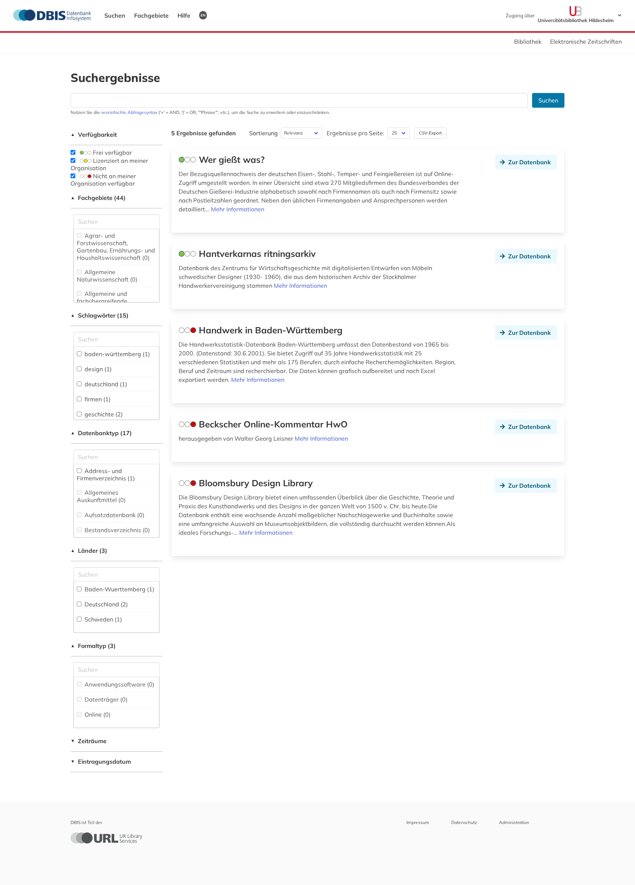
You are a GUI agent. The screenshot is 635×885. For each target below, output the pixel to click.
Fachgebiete (151, 15)
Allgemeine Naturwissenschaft (107, 275)
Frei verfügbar (112, 152)
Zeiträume (89, 741)
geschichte (103, 414)
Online (97, 714)
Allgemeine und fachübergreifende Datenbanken (102, 301)
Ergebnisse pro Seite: (355, 133)
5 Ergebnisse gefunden (203, 133)
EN (203, 15)
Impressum (417, 822)
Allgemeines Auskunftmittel (101, 496)
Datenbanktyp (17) (101, 433)
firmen (97, 399)
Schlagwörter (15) (100, 315)
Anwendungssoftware (118, 684)
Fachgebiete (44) (98, 197)
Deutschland (105, 604)
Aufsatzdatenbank (113, 515)
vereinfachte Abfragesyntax (129, 112)
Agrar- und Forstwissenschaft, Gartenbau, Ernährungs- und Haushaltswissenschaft (116, 246)
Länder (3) (89, 550)
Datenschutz (464, 822)
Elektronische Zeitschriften (586, 41)
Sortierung (263, 133)
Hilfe (183, 15)
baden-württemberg (116, 354)
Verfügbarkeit (94, 134)
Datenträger (105, 699)
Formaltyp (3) (93, 645)
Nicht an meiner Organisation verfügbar (103, 179)
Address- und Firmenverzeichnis (106, 474)
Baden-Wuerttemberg (118, 589)
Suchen (114, 15)
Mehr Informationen (237, 209)
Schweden (102, 619)
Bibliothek (527, 41)
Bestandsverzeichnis (116, 530)
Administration (514, 822)
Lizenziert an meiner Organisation (109, 164)
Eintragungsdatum (101, 761)
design (97, 369)
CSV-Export (430, 133)
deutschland (105, 384)
